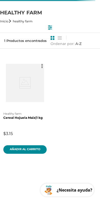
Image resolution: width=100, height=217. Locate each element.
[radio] (52, 38)
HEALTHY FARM (23, 21)
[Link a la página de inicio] (6, 21)
